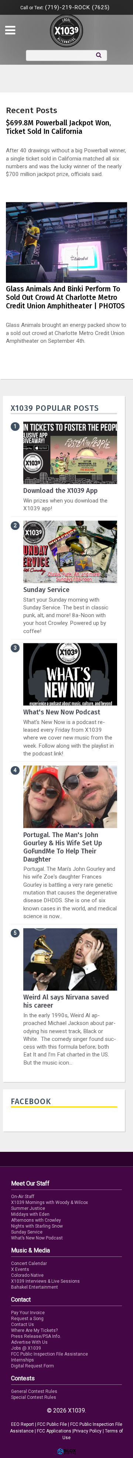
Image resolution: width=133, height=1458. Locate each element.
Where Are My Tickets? (34, 1330)
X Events (20, 1269)
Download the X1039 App (60, 491)
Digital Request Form (32, 1366)
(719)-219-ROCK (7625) (77, 7)
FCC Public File (52, 1424)
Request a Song (27, 1318)
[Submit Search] (99, 54)
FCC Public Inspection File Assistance (49, 1354)
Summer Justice (28, 1208)
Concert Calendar (29, 1263)
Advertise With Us (29, 1342)
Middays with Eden (30, 1214)
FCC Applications (54, 1431)
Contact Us (22, 1324)
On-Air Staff (22, 1196)
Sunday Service (46, 590)
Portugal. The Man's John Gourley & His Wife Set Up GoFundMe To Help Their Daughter (62, 847)
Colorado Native (27, 1275)
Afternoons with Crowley (36, 1220)
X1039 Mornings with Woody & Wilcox (49, 1202)
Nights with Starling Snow (37, 1226)
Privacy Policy (88, 1431)
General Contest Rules (34, 1391)
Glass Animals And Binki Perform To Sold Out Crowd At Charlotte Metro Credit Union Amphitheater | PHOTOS (65, 297)
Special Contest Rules (33, 1397)
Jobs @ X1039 (26, 1348)
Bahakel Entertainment (34, 1287)
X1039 (66, 30)
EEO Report (22, 1424)
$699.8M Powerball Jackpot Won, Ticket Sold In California (58, 127)
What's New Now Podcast (61, 712)
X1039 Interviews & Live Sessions (45, 1281)
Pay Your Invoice (28, 1312)
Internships (22, 1360)
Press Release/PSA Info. (36, 1336)
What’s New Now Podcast (37, 1238)
